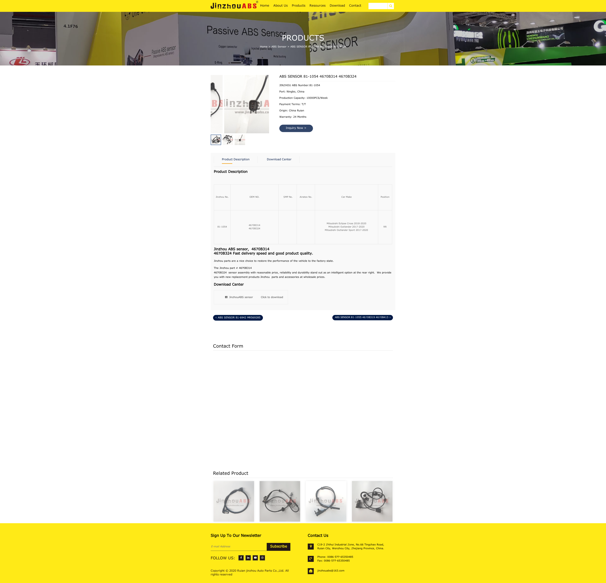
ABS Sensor (278, 47)
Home (263, 47)
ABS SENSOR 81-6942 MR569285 (239, 318)
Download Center (279, 159)
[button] (268, 99)
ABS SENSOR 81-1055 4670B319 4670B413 (361, 317)
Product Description (236, 159)
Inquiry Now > (296, 128)
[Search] (391, 6)
